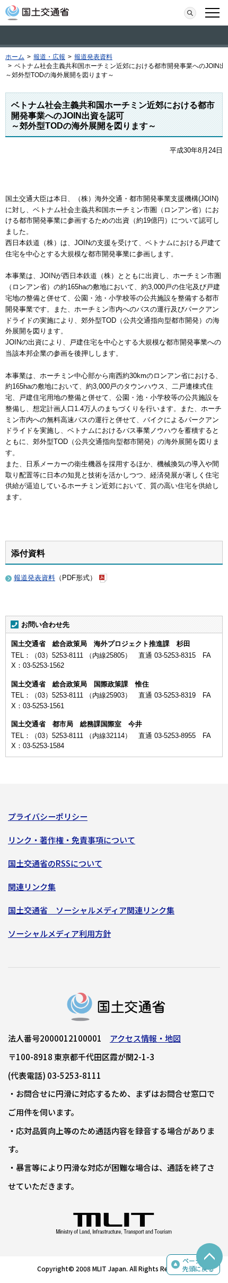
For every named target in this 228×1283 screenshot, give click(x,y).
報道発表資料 (93, 57)
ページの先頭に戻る (198, 1264)
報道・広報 (49, 57)
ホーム (14, 57)
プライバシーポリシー (47, 816)
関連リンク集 (32, 886)
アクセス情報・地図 (145, 1038)
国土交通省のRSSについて (55, 863)
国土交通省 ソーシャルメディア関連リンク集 (91, 910)
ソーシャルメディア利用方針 (59, 933)
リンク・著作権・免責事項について (71, 839)
